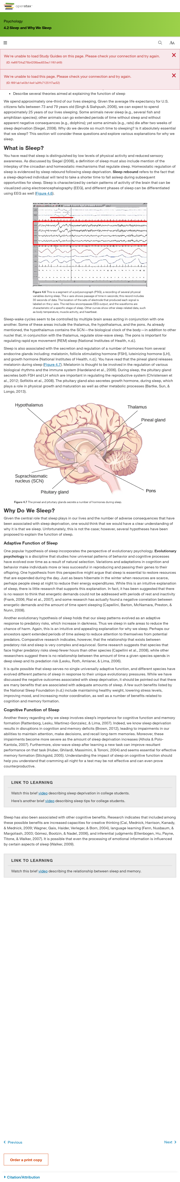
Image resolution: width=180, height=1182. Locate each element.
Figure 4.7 (52, 364)
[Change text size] (172, 43)
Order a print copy (26, 1159)
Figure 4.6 (44, 193)
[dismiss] (174, 55)
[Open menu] (5, 43)
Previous (15, 1142)
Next (168, 1142)
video (43, 793)
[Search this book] (160, 43)
